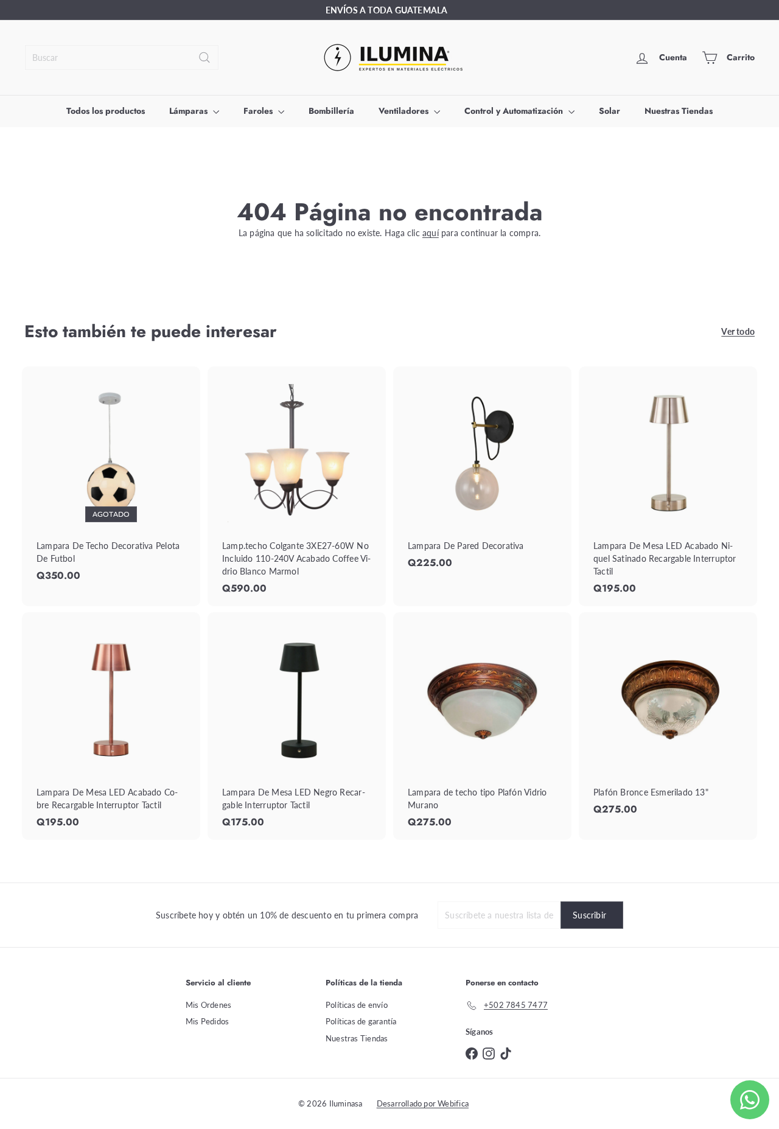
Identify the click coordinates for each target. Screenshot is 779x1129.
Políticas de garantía (361, 1021)
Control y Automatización (514, 111)
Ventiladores (405, 111)
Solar (609, 111)
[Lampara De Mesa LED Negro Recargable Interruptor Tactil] (296, 726)
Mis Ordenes (208, 1005)
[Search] (204, 57)
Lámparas (189, 111)
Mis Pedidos (207, 1021)
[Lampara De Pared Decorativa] (482, 473)
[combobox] (121, 57)
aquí (430, 233)
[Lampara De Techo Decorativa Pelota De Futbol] (111, 480)
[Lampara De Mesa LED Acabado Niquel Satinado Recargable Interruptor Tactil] (668, 486)
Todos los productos (105, 111)
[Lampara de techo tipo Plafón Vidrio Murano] (482, 726)
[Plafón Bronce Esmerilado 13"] (668, 719)
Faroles (259, 111)
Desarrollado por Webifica (423, 1103)
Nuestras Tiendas (679, 111)
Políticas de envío (357, 1005)
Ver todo (738, 331)
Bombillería (331, 111)
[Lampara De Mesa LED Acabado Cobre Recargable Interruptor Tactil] (111, 726)
